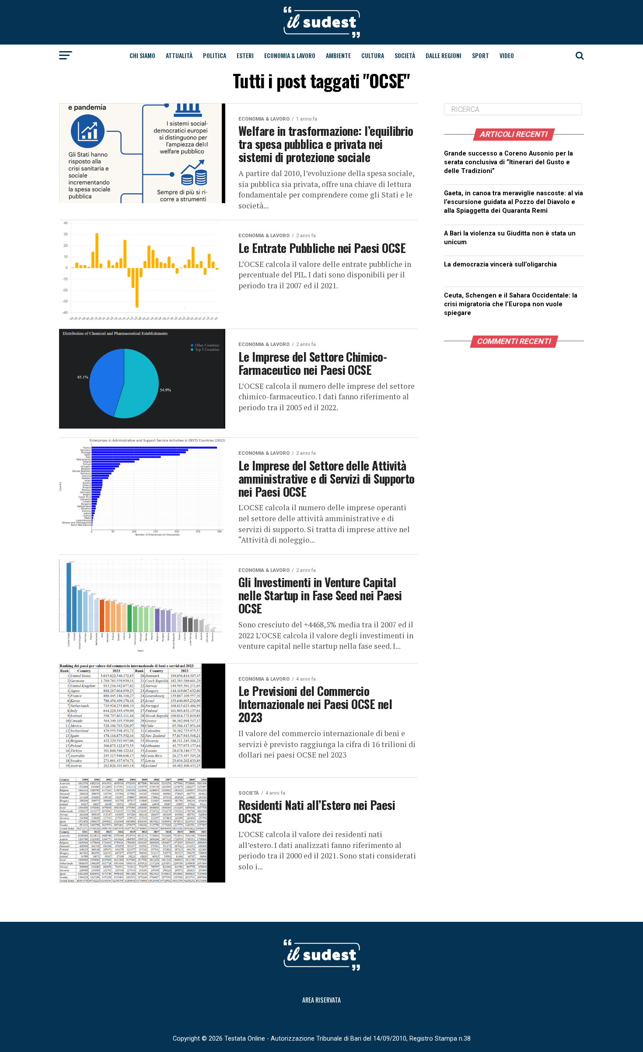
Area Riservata (321, 999)
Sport (480, 55)
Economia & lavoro (289, 55)
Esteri (245, 55)
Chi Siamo (142, 55)
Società (405, 55)
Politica (214, 55)
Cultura (372, 55)
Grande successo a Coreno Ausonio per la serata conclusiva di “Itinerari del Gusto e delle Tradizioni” (508, 162)
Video (507, 55)
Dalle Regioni (443, 55)
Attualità (179, 55)
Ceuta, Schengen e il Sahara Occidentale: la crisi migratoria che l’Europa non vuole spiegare (510, 304)
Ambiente (338, 55)
